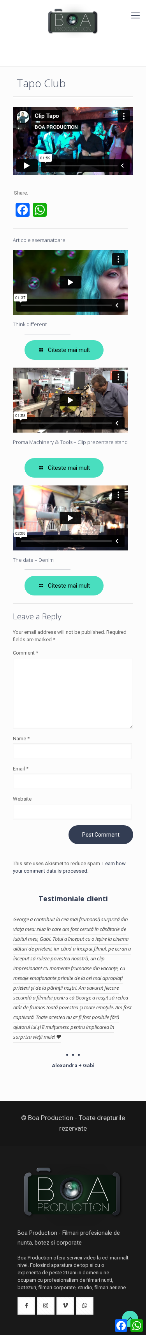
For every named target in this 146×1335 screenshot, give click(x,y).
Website (22, 799)
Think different (30, 324)
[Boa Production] (73, 21)
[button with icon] (26, 1306)
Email (20, 769)
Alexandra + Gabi (73, 1065)
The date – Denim (33, 559)
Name (21, 738)
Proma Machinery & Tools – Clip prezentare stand (70, 442)
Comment (25, 653)
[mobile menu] (135, 15)
